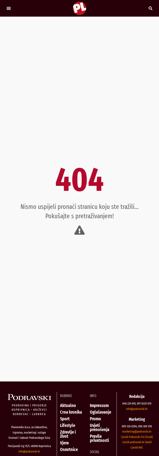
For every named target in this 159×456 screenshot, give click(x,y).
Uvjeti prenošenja (99, 427)
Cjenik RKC (137, 447)
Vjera (64, 443)
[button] (8, 8)
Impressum (99, 405)
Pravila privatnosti (99, 438)
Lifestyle (67, 425)
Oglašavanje (100, 412)
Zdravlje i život (68, 434)
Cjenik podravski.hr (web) (137, 442)
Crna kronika (71, 412)
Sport (65, 419)
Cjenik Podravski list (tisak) (137, 437)
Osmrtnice (69, 449)
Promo (95, 419)
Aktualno (68, 405)
